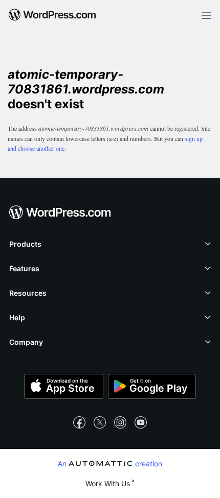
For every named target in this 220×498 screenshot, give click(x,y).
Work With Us (107, 483)
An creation (110, 463)
